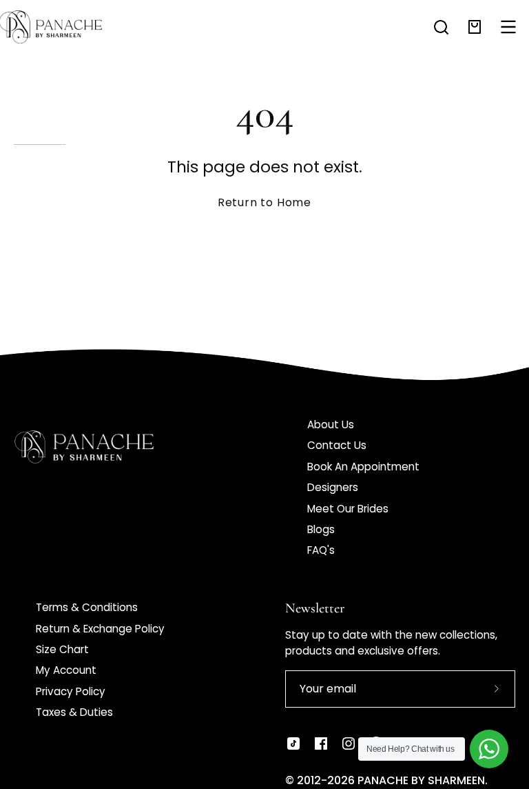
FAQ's (321, 550)
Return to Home (264, 202)
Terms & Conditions (87, 607)
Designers (332, 487)
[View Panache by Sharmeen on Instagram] (348, 743)
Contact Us (336, 445)
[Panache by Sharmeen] (65, 26)
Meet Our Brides (347, 508)
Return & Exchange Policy (100, 628)
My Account (66, 670)
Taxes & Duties (74, 712)
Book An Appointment (363, 466)
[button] (441, 27)
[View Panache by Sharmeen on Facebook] (321, 743)
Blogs (321, 529)
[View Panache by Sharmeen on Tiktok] (293, 743)
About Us (330, 424)
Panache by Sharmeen (421, 780)
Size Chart (62, 649)
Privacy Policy (70, 691)
